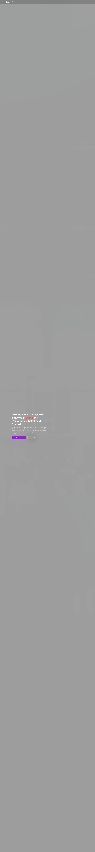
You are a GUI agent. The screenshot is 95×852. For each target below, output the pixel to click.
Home (39, 1)
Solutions (54, 1)
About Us (43, 1)
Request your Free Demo (18, 437)
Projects (59, 1)
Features (48, 1)
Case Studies (65, 1)
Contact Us (76, 1)
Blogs (71, 1)
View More (31, 437)
